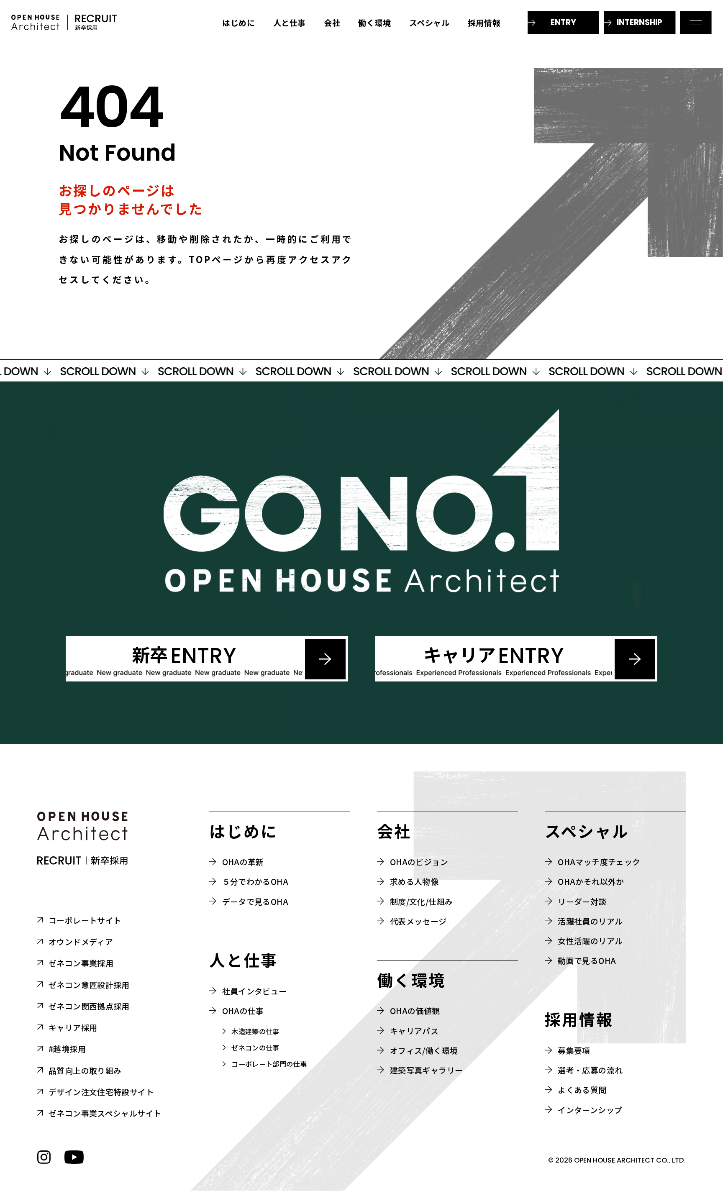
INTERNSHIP (639, 22)
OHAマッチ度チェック (599, 861)
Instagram (44, 1157)
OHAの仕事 (243, 1010)
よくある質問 (582, 1089)
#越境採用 (67, 1048)
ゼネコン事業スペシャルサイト (105, 1113)
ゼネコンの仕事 (255, 1048)
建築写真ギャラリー (426, 1070)
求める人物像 (414, 881)
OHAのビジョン (419, 861)
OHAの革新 (243, 861)
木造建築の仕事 (255, 1031)
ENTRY (563, 22)
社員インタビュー (254, 990)
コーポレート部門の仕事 (269, 1064)
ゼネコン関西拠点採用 (89, 1006)
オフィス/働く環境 (424, 1050)
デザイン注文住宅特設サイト (101, 1091)
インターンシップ (590, 1109)
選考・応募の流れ (590, 1070)
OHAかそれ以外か (591, 881)
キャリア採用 (73, 1027)
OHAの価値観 (415, 1010)
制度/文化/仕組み (421, 901)
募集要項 (574, 1050)
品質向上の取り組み (85, 1070)
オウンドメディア (81, 941)
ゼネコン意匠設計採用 (89, 984)
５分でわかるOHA (255, 881)
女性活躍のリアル (590, 940)
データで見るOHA (255, 901)
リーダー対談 (582, 901)
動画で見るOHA (587, 960)
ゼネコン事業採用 (81, 962)
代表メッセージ (418, 921)
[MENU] (696, 22)
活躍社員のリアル (590, 921)
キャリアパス (414, 1030)
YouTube (74, 1157)
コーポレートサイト (85, 920)
